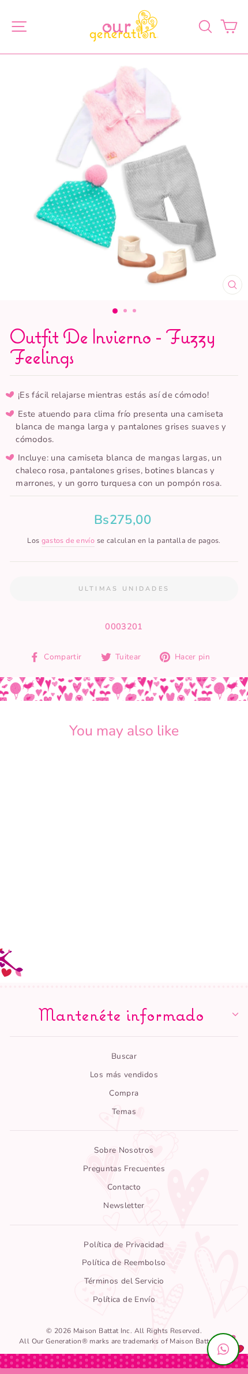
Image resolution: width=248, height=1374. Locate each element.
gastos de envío (68, 540)
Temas (124, 1111)
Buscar (124, 1056)
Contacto (124, 1187)
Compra (123, 1093)
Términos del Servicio (124, 1280)
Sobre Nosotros (123, 1150)
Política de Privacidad (124, 1244)
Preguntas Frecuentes (124, 1168)
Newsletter (124, 1205)
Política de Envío (124, 1299)
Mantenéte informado (121, 1014)
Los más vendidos (124, 1074)
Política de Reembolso (124, 1262)
